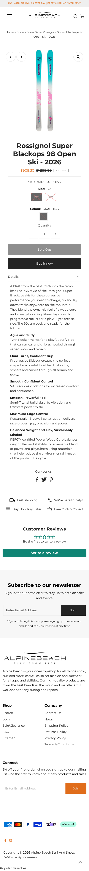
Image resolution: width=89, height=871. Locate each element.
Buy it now (44, 263)
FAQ (6, 732)
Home (10, 32)
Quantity (44, 225)
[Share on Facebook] (37, 480)
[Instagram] (10, 841)
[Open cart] (82, 16)
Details (13, 276)
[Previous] (11, 57)
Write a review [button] (44, 553)
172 (36, 197)
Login (7, 719)
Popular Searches (13, 868)
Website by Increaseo (20, 857)
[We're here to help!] (50, 501)
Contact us (43, 471)
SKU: (31, 182)
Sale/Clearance (14, 725)
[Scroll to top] (80, 862)
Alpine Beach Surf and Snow (52, 852)
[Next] (21, 57)
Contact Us (52, 713)
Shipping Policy (56, 725)
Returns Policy (55, 732)
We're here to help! (68, 500)
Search (8, 713)
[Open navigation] (13, 16)
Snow (20, 32)
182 (50, 197)
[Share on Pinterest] (51, 480)
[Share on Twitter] (44, 480)
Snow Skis (34, 32)
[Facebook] (5, 841)
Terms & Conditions (59, 744)
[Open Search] (75, 16)
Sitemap (9, 738)
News (48, 719)
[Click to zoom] (78, 57)
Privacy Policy (55, 738)
